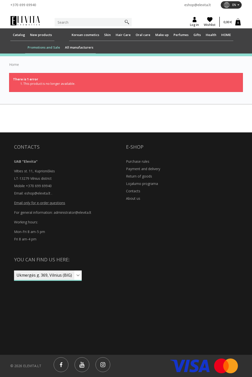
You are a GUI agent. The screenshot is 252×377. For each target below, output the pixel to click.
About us (133, 198)
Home (14, 64)
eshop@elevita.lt (197, 4)
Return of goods (139, 176)
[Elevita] (25, 20)
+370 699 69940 (23, 4)
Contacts (133, 191)
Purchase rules (137, 161)
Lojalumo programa (142, 183)
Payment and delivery (143, 168)
